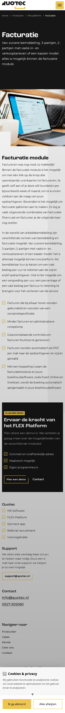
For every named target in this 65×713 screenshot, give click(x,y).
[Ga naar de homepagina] (13, 5)
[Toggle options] (32, 694)
